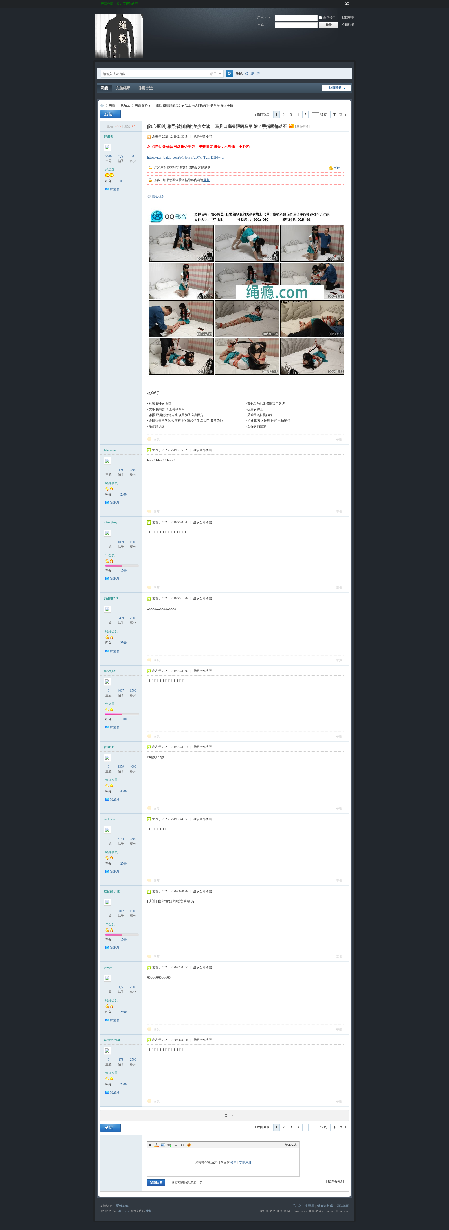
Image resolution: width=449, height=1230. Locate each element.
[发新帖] (110, 114)
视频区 (125, 105)
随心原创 (158, 196)
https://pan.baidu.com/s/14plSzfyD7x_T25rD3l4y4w (185, 157)
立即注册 (348, 25)
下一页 (337, 115)
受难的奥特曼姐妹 (259, 415)
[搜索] (229, 74)
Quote (176, 1144)
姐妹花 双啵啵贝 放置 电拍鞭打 (268, 421)
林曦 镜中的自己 (160, 403)
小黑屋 (309, 1206)
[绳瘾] (119, 57)
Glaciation (110, 450)
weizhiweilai (112, 1040)
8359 (121, 766)
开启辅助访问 (342, 3)
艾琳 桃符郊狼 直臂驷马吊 (167, 409)
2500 (133, 470)
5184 (121, 839)
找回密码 (348, 17)
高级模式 (290, 1145)
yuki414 (109, 747)
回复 (206, 180)
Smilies (189, 1144)
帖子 (213, 74)
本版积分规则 (334, 1182)
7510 (108, 156)
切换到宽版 (346, 3)
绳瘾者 (108, 136)
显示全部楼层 (202, 136)
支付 (337, 168)
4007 (121, 690)
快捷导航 (335, 88)
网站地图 (343, 1206)
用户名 (262, 17)
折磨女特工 (255, 409)
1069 (121, 542)
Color (156, 1144)
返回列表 (263, 115)
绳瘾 (104, 88)
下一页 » (224, 1115)
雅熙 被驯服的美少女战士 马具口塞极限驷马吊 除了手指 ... (196, 105)
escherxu (110, 819)
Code (182, 1144)
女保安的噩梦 (256, 426)
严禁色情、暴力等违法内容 (119, 3)
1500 (133, 542)
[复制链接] (302, 127)
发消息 (114, 189)
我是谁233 (111, 598)
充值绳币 (123, 88)
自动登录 (329, 17)
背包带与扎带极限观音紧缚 (266, 403)
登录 (233, 1162)
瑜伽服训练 (156, 426)
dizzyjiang (110, 522)
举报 (339, 439)
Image (163, 1144)
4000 (133, 766)
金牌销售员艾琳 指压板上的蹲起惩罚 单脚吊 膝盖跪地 (186, 421)
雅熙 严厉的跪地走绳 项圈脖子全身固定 (176, 415)
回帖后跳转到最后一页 (187, 1182)
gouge (108, 967)
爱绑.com (122, 1206)
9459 (121, 618)
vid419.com (123, 1210)
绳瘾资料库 (143, 105)
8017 (121, 911)
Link (169, 1144)
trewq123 (110, 671)
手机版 (297, 1206)
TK (252, 73)
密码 (260, 25)
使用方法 (145, 88)
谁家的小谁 (112, 891)
